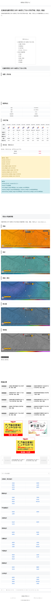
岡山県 (13, 558)
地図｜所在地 (22, 44)
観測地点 (21, 46)
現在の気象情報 (21, 52)
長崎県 (13, 581)
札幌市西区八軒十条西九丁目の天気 (26, 42)
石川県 (13, 523)
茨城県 (13, 497)
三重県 (37, 534)
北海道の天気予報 (5, 357)
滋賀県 (13, 542)
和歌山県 (37, 546)
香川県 (13, 569)
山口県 (37, 556)
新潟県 (13, 511)
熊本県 (13, 583)
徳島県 (13, 567)
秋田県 (37, 482)
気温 (20, 54)
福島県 (37, 487)
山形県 (37, 485)
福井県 (37, 521)
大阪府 (13, 546)
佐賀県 (13, 579)
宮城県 (13, 489)
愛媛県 (37, 567)
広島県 (37, 554)
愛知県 (37, 532)
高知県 (37, 569)
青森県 (13, 485)
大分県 (37, 577)
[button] (49, 473)
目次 (24, 39)
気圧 (20, 56)
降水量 (20, 60)
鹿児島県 (37, 581)
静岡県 (13, 534)
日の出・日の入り (23, 50)
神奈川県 (37, 501)
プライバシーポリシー (38, 598)
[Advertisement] (25, 26)
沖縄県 (37, 583)
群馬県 (13, 501)
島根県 (13, 556)
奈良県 (37, 544)
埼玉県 (13, 503)
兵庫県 (37, 542)
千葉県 (37, 497)
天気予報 (21, 48)
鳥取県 (13, 554)
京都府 (13, 544)
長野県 (37, 511)
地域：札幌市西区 (5, 359)
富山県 (13, 521)
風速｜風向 (21, 58)
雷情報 (20, 62)
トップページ (13, 598)
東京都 (37, 499)
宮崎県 (37, 579)
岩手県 (13, 487)
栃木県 (13, 499)
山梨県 (13, 513)
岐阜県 (13, 532)
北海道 (13, 482)
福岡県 (13, 577)
